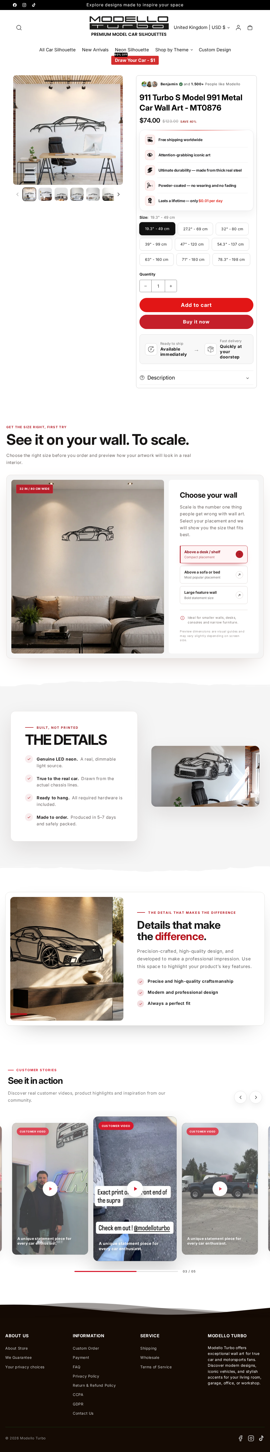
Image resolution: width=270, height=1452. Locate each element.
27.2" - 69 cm (195, 229)
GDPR (78, 1404)
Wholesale (149, 1357)
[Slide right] (118, 194)
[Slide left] (17, 194)
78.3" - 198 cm (231, 259)
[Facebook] (240, 1438)
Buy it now (196, 322)
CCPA (78, 1394)
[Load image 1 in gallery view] (29, 194)
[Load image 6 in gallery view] (108, 194)
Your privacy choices (25, 1367)
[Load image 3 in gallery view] (61, 194)
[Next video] (255, 1097)
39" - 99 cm (156, 244)
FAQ (77, 1367)
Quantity (147, 274)
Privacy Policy (86, 1376)
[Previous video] (240, 1097)
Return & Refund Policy (94, 1385)
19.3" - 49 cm (157, 228)
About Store (16, 1348)
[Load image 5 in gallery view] (92, 194)
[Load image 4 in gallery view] (77, 194)
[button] (19, 27)
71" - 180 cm (193, 259)
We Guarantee (18, 1357)
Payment (81, 1357)
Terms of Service (156, 1367)
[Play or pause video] (50, 1188)
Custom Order (86, 1348)
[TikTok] (261, 1438)
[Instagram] (251, 1438)
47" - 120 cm (192, 244)
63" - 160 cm (156, 259)
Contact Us (83, 1413)
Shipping (148, 1348)
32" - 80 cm (232, 229)
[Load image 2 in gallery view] (45, 194)
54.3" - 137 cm (230, 244)
